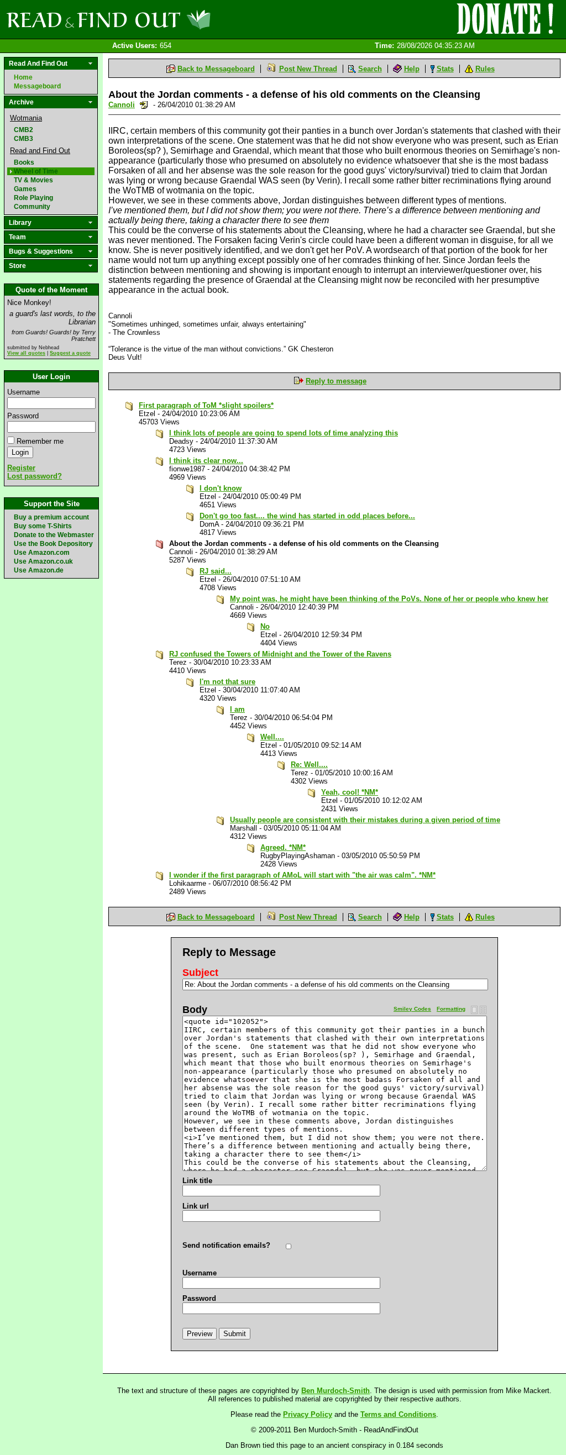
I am (237, 709)
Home (23, 77)
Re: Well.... (309, 764)
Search (370, 69)
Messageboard (37, 86)
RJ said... (216, 571)
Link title (197, 1180)
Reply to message (336, 381)
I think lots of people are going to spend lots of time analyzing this (283, 433)
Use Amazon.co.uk (43, 561)
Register (21, 468)
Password (23, 416)
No (265, 626)
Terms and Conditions (398, 1414)
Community (32, 207)
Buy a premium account (51, 517)
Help (412, 69)
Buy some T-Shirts (43, 526)
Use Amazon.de (39, 570)
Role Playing (33, 198)
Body (194, 1009)
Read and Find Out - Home (166, 19)
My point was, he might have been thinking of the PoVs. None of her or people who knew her (389, 599)
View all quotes (26, 353)
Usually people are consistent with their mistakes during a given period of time (365, 820)
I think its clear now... (206, 460)
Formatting (451, 1009)
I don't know (221, 488)
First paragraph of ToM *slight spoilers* (206, 405)
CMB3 (23, 139)
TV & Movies (33, 180)
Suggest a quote (70, 353)
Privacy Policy (307, 1414)
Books (24, 162)
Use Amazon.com (42, 552)
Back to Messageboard (216, 69)
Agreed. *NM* (283, 847)
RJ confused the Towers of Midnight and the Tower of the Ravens (280, 654)
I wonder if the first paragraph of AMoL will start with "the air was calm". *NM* (302, 875)
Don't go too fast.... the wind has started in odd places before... (307, 516)
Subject (200, 972)
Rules (485, 69)
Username (23, 392)
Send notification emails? (226, 1245)
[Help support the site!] (505, 19)
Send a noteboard (144, 105)
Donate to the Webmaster (54, 535)
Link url (195, 1206)
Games (25, 189)
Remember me (40, 441)
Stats (445, 69)
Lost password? (34, 476)
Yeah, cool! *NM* (349, 792)
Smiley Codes (412, 1009)
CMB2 (23, 130)
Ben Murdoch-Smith (335, 1390)
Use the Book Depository (53, 544)
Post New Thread (308, 69)
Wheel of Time (36, 171)
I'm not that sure (227, 681)
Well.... (272, 737)
